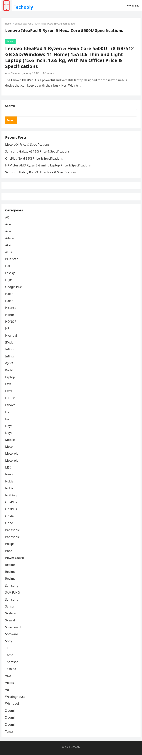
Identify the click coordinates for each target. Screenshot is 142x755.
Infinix (9, 349)
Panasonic (12, 530)
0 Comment (49, 73)
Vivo (8, 676)
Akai (8, 245)
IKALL (9, 342)
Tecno (9, 655)
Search (10, 106)
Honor (9, 315)
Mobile (10, 440)
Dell (8, 266)
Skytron (10, 613)
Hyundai (11, 335)
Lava (8, 384)
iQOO (9, 363)
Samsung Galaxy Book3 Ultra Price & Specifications (41, 172)
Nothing (11, 495)
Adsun (9, 238)
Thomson (11, 662)
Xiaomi (10, 711)
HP (7, 328)
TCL (7, 648)
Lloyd (9, 426)
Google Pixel (14, 287)
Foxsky (10, 273)
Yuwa (9, 731)
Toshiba (10, 669)
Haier (9, 294)
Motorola (11, 453)
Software (11, 634)
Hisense (10, 308)
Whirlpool (12, 703)
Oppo (9, 523)
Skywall (10, 620)
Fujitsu (9, 280)
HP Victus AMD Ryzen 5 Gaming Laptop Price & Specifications (48, 165)
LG (7, 412)
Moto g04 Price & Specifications (27, 144)
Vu (7, 690)
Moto (9, 447)
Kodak (9, 370)
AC (7, 217)
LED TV (10, 398)
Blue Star (11, 259)
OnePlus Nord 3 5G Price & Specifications (34, 158)
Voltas (9, 683)
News (9, 474)
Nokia (9, 481)
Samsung (11, 586)
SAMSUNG (12, 592)
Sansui (9, 606)
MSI (8, 467)
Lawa (8, 391)
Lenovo (10, 405)
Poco (8, 551)
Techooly (23, 7)
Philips (9, 544)
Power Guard (14, 558)
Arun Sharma (12, 73)
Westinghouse (15, 697)
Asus (8, 252)
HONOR (10, 322)
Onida (9, 516)
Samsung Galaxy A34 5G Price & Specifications (37, 151)
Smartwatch (13, 627)
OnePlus (11, 502)
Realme (10, 565)
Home (8, 23)
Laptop (10, 41)
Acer (8, 224)
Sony (8, 641)
